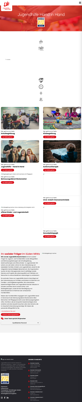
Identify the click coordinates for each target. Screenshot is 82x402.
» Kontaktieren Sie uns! (8, 311)
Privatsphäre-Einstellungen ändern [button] (11, 390)
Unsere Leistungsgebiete (11, 314)
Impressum (4, 386)
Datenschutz (4, 388)
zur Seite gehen (7, 137)
